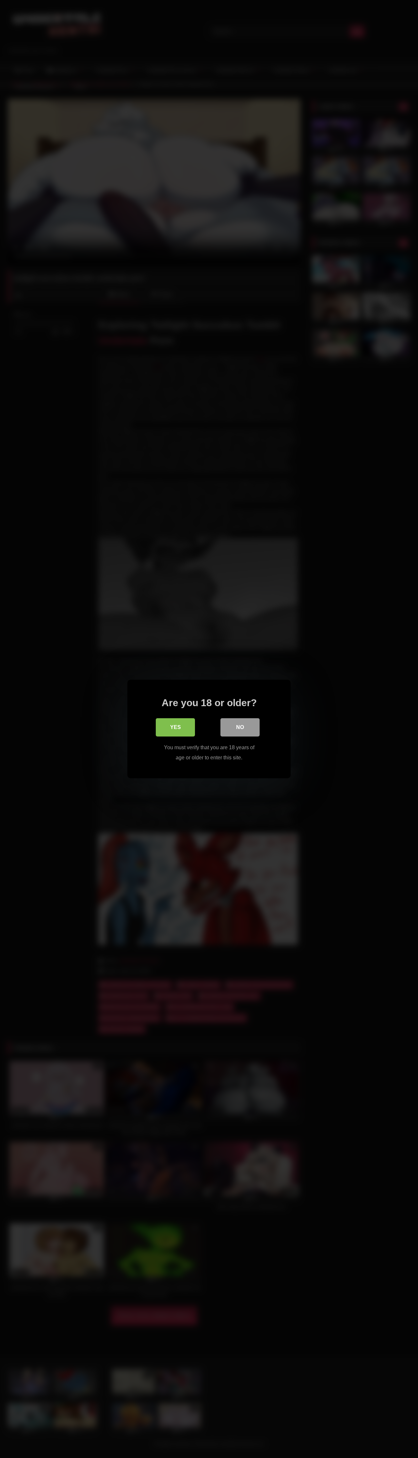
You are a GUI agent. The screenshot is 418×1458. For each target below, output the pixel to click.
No (240, 727)
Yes (175, 727)
